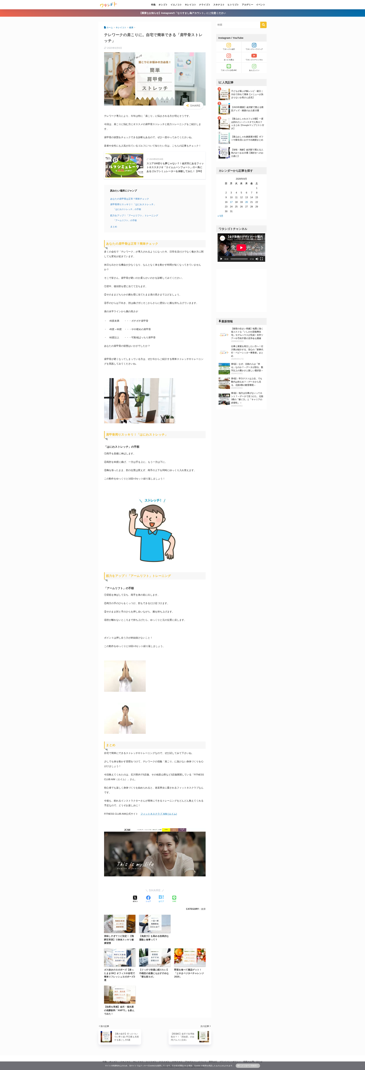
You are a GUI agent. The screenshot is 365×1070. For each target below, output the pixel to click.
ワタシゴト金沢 (229, 49)
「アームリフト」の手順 (125, 220)
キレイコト (190, 4)
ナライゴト (204, 4)
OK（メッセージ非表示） (248, 1065)
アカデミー (247, 4)
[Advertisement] (241, 290)
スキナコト (219, 4)
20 (246, 202)
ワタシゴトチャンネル (254, 60)
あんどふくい (254, 70)
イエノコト (176, 4)
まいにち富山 (229, 60)
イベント (260, 4)
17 (231, 202)
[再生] (221, 258)
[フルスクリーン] (261, 258)
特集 (153, 4)
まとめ (113, 226)
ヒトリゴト (233, 4)
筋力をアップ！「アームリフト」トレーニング (134, 215)
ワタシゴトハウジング (254, 49)
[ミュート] (257, 258)
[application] (241, 247)
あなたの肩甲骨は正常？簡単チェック (129, 198)
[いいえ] (361, 1065)
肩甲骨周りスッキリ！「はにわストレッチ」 (133, 204)
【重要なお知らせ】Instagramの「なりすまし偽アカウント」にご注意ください (182, 13)
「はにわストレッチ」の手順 (127, 209)
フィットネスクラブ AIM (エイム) (158, 814)
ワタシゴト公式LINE (229, 70)
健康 (203, 909)
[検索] (263, 25)
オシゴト (163, 4)
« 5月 (220, 216)
